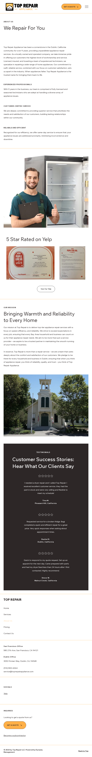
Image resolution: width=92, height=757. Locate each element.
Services (7, 614)
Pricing (7, 627)
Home (6, 608)
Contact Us (9, 633)
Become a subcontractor (15, 735)
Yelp (6, 693)
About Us (8, 621)
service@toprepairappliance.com (18, 671)
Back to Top (83, 751)
